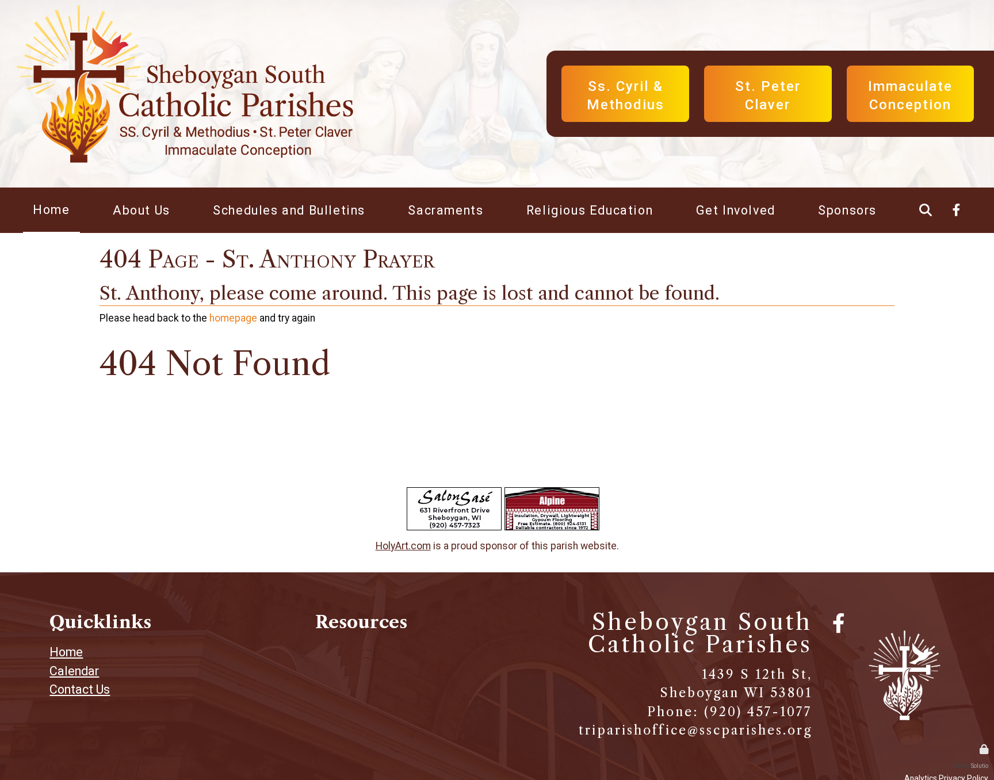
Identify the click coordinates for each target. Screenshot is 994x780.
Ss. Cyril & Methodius (625, 70)
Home (66, 652)
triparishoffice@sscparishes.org (695, 730)
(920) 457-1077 (758, 712)
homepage (233, 318)
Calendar (74, 671)
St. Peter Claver (767, 70)
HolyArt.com (403, 546)
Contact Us (79, 689)
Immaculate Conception (910, 70)
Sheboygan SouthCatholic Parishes (700, 633)
